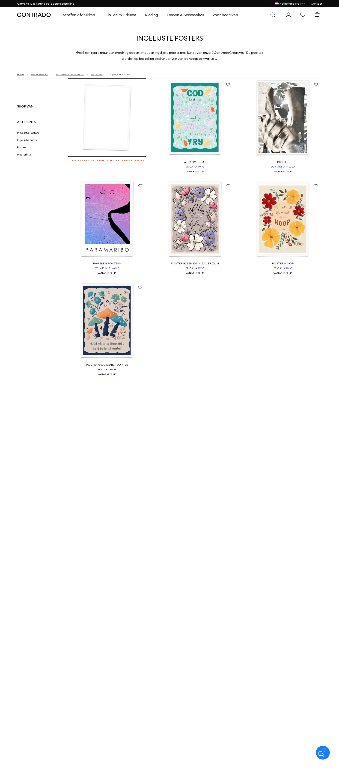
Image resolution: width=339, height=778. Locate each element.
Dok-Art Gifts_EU (283, 166)
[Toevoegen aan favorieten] (228, 84)
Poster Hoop (283, 263)
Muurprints (24, 154)
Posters (21, 147)
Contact (316, 3)
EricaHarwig (194, 166)
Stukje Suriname (107, 268)
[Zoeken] (274, 15)
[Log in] (290, 15)
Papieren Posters (107, 263)
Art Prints (26, 122)
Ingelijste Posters (28, 133)
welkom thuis (195, 162)
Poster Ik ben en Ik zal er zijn (195, 263)
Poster (283, 162)
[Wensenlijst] (304, 15)
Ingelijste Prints (27, 140)
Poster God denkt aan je (107, 364)
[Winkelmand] (318, 15)
